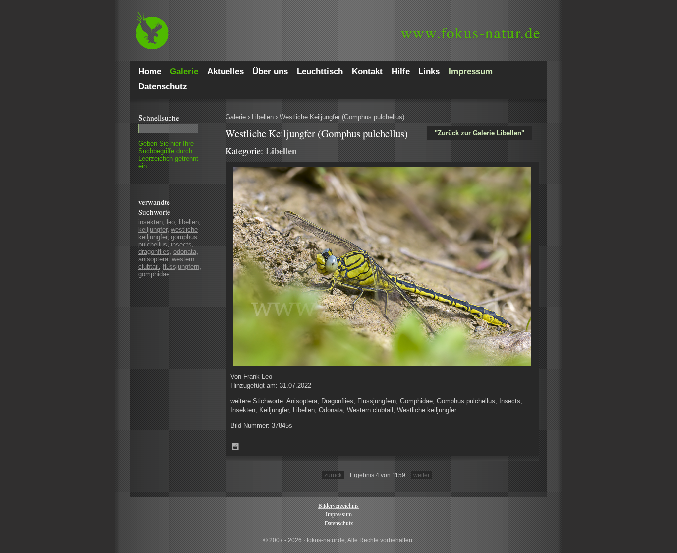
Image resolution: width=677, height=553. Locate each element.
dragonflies (153, 251)
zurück (333, 475)
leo (171, 222)
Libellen (264, 117)
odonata (184, 251)
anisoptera (153, 259)
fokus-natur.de (471, 32)
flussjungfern (181, 266)
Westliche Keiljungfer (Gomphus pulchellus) (342, 117)
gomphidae (153, 274)
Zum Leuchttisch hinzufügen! (235, 446)
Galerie (237, 117)
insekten (150, 222)
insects (181, 244)
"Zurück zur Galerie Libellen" (479, 133)
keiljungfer (152, 229)
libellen (189, 222)
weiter (421, 475)
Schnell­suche (158, 118)
